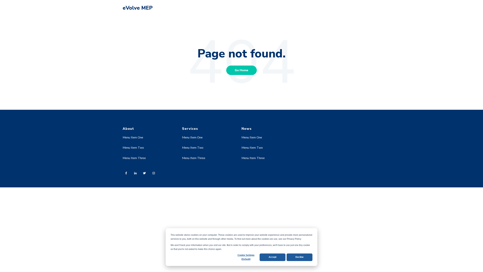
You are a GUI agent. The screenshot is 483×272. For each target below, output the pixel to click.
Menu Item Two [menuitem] (133, 148)
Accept (272, 257)
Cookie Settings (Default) (246, 257)
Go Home (241, 70)
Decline (299, 257)
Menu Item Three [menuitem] (134, 158)
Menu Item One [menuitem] (133, 137)
